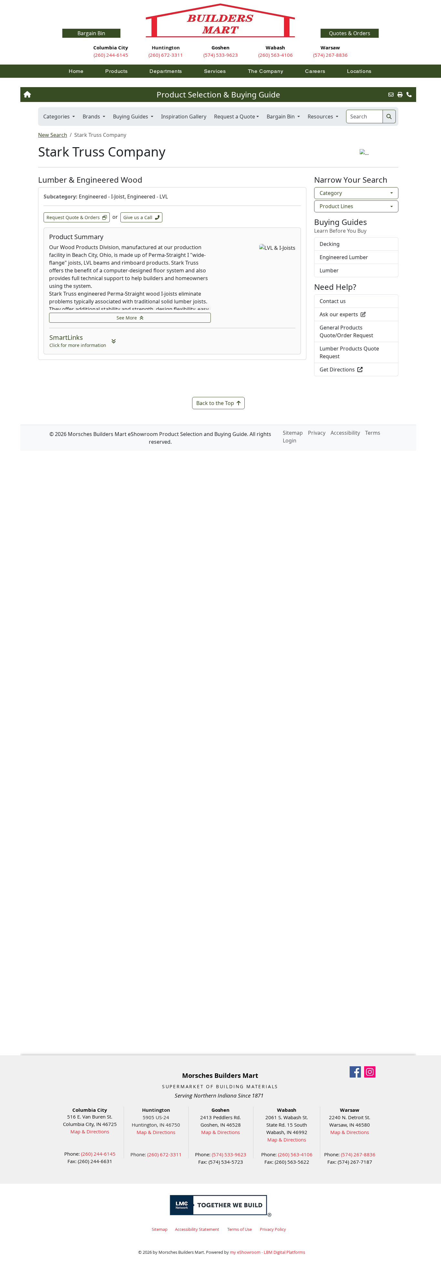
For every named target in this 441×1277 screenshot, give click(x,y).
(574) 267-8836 (330, 55)
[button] (350, 33)
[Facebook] (355, 1072)
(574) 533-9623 (220, 55)
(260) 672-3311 (166, 55)
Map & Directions (89, 1131)
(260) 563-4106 (275, 55)
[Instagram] (369, 1072)
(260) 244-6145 (111, 55)
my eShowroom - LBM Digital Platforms (267, 1252)
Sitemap (160, 1229)
